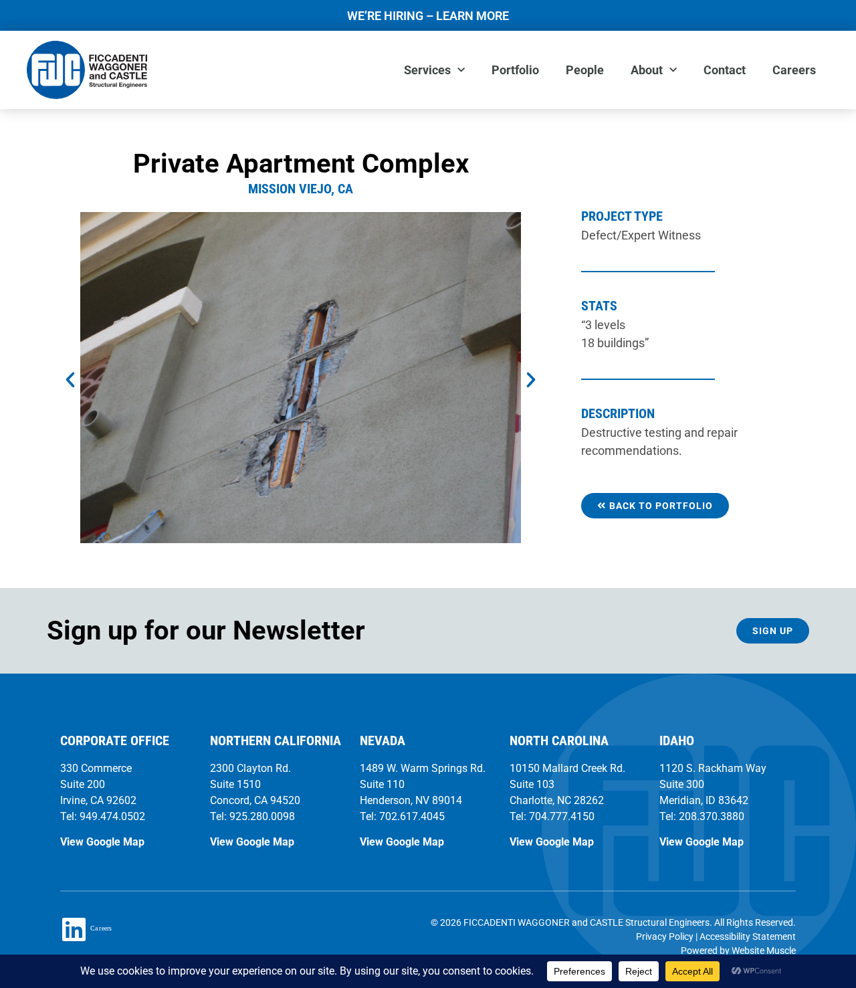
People (585, 70)
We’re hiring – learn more (428, 16)
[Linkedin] (73, 929)
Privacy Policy (664, 936)
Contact (725, 70)
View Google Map (102, 841)
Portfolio (515, 70)
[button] (70, 380)
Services (427, 70)
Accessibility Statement (748, 936)
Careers (794, 70)
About (647, 70)
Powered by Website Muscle (738, 950)
